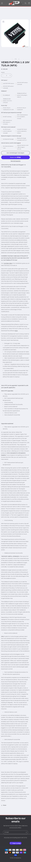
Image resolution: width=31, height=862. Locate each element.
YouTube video (8, 263)
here (16, 330)
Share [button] (4, 805)
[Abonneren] (26, 832)
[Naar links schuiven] (12, 59)
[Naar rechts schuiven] (19, 59)
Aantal (3, 72)
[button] (2, 3)
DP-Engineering (17, 857)
